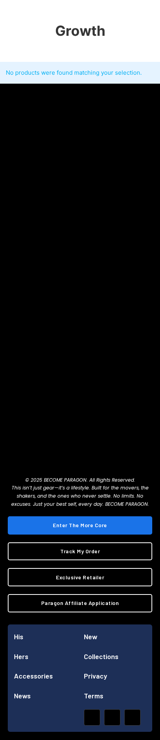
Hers (21, 656)
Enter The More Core (80, 525)
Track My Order (80, 551)
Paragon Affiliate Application (80, 603)
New (90, 636)
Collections (101, 656)
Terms (93, 695)
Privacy (95, 676)
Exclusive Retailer (80, 577)
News (22, 695)
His (18, 636)
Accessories (33, 676)
